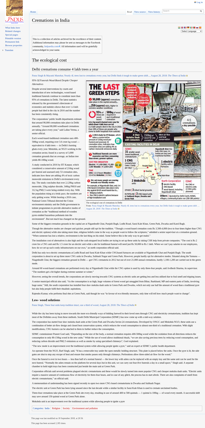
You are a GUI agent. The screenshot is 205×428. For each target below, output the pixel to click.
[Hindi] (179, 27)
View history (154, 11)
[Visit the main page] (14, 12)
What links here (12, 28)
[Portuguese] (194, 27)
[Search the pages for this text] (201, 11)
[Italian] (191, 27)
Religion (56, 408)
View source (140, 11)
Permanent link (12, 42)
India (47, 408)
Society (66, 408)
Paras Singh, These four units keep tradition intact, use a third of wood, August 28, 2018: (83, 305)
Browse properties (13, 45)
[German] (188, 27)
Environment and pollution (85, 408)
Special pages (11, 35)
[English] (182, 27)
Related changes (13, 31)
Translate (9, 50)
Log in (200, 2)
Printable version (13, 38)
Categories (38, 408)
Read (129, 11)
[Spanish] (200, 27)
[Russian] (197, 27)
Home (33, 11)
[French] (185, 27)
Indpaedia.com (51, 46)
